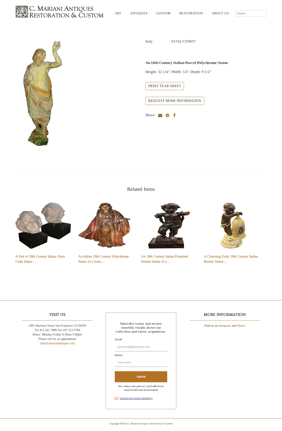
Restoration (191, 13)
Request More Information (174, 101)
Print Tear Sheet (164, 86)
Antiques (139, 13)
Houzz (241, 325)
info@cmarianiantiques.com (57, 343)
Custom (163, 13)
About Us (220, 13)
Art (118, 13)
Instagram (225, 325)
